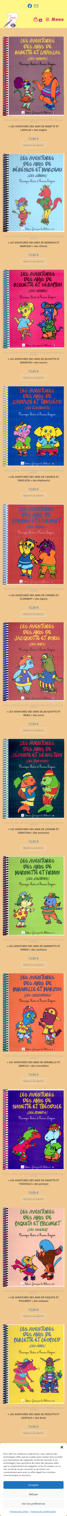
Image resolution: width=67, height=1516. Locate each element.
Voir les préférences (33, 1503)
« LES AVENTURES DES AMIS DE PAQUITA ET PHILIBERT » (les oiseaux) (33, 1299)
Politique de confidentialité (43, 1511)
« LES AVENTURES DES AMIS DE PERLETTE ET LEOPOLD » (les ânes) (33, 1416)
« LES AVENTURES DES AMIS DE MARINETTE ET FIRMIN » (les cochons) (33, 947)
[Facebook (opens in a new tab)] (30, 6)
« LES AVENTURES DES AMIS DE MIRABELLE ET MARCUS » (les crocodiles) (33, 1064)
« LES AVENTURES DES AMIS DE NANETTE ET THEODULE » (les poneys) (33, 1182)
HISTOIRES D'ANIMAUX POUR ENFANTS (37, 120)
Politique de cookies (19, 1511)
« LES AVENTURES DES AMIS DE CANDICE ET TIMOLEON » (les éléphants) (33, 478)
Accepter (33, 1485)
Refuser (33, 1494)
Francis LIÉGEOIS (11, 120)
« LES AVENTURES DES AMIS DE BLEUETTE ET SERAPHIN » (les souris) (33, 360)
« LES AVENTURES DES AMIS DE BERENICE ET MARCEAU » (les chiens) (33, 244)
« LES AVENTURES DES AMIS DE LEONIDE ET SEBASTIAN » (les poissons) (33, 830)
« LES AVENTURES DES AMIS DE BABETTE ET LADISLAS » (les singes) (33, 128)
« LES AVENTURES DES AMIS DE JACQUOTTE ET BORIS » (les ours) (33, 713)
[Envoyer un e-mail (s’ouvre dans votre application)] (36, 6)
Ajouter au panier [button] (33, 145)
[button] (62, 1447)
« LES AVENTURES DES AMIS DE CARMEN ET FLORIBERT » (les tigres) (33, 597)
